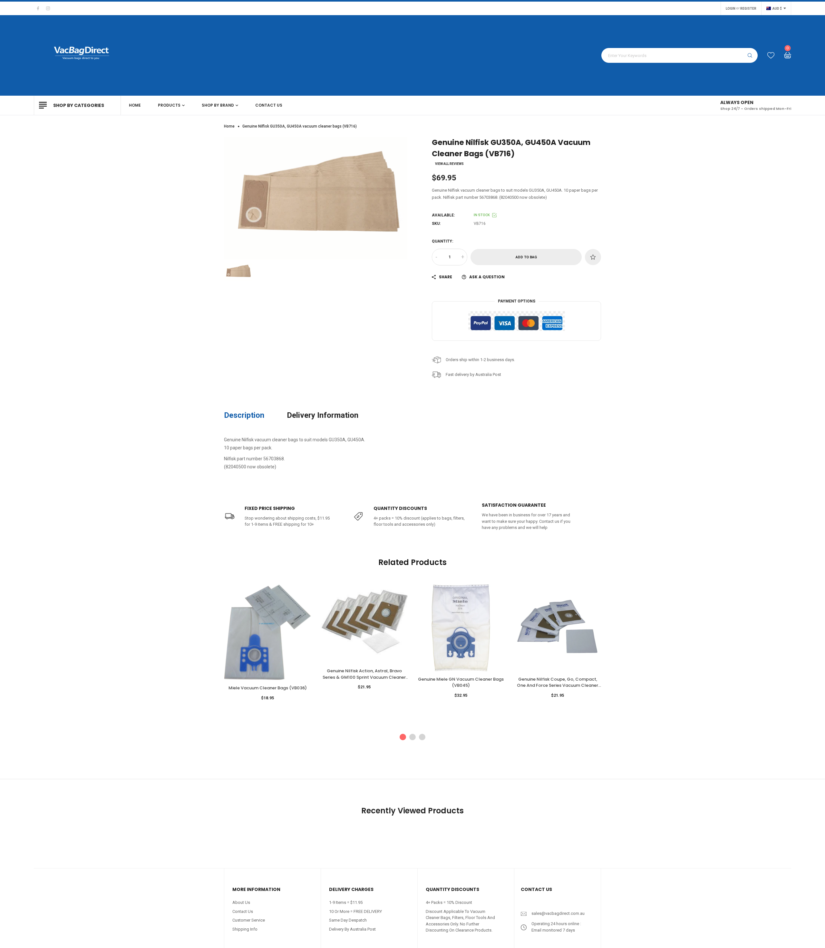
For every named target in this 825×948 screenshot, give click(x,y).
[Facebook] (38, 8)
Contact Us (242, 911)
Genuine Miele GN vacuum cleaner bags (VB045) (461, 682)
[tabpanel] (267, 648)
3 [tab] (422, 737)
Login (730, 8)
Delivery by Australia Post (352, 929)
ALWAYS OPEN (736, 102)
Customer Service (248, 920)
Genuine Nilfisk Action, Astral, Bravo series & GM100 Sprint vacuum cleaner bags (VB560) (364, 674)
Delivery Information (322, 415)
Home (229, 126)
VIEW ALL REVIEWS (449, 164)
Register (748, 8)
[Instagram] (48, 8)
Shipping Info (244, 929)
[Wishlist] (770, 56)
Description (244, 415)
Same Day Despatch (348, 920)
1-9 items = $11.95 (346, 902)
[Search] (749, 55)
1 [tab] (403, 737)
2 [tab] (412, 737)
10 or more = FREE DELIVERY (355, 911)
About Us (241, 902)
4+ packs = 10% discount (449, 902)
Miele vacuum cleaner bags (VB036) (267, 688)
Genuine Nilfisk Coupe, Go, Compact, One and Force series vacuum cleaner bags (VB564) (557, 682)
